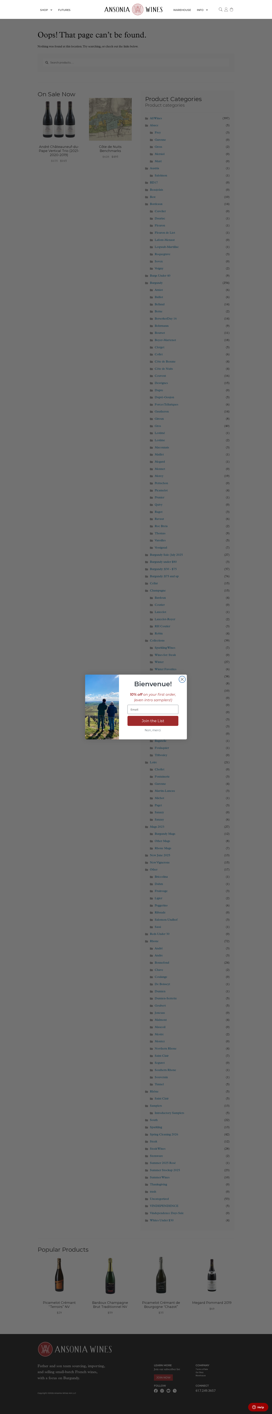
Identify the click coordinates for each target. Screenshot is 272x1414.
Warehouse (182, 10)
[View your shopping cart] (231, 9)
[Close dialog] (182, 679)
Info (200, 10)
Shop (44, 10)
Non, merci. (153, 730)
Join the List (153, 721)
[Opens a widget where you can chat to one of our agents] (258, 1407)
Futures (64, 10)
